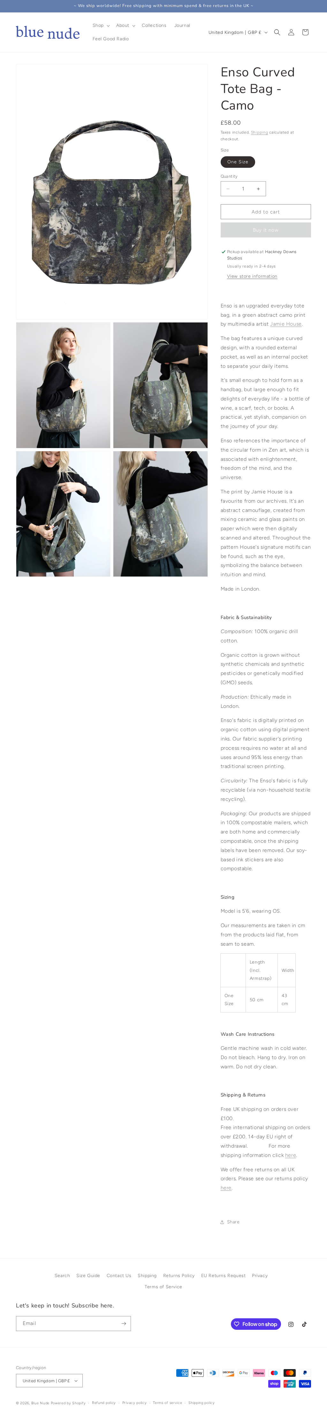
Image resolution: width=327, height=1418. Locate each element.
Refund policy (104, 1403)
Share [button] (233, 1222)
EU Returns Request (223, 1275)
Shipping (259, 132)
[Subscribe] (124, 1323)
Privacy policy (134, 1403)
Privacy (260, 1275)
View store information (252, 276)
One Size (237, 162)
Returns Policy (179, 1275)
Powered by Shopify (68, 1403)
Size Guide (88, 1275)
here (226, 1188)
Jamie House (286, 324)
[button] (100, 25)
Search (62, 1275)
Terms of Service (163, 1287)
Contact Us (119, 1275)
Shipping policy (201, 1403)
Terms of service (167, 1403)
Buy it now (265, 230)
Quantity (229, 176)
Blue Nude (40, 1403)
